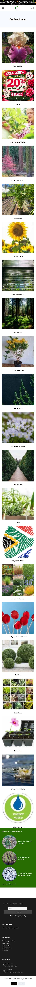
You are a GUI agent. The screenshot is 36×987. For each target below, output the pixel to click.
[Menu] (3, 8)
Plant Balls (18, 675)
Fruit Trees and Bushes (18, 142)
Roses (18, 104)
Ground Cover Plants (18, 446)
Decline (22, 984)
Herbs (18, 523)
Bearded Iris (18, 66)
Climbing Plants (18, 408)
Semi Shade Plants (18, 294)
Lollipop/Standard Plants (18, 637)
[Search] (31, 8)
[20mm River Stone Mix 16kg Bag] (9, 842)
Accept (14, 984)
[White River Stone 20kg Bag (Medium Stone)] (9, 874)
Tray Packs (18, 751)
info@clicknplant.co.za (15, 972)
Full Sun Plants (18, 256)
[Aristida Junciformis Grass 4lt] (9, 858)
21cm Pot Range (18, 370)
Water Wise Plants (18, 827)
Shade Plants (18, 332)
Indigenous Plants (18, 561)
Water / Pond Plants (18, 789)
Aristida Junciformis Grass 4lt (24, 858)
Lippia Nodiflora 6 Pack (9, 884)
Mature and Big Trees (18, 180)
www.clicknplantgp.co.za (10, 928)
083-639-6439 (12, 966)
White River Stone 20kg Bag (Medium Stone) (25, 874)
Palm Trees (18, 218)
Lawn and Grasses (18, 599)
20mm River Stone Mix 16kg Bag (25, 842)
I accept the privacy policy (18, 916)
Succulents (18, 713)
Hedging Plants (18, 485)
